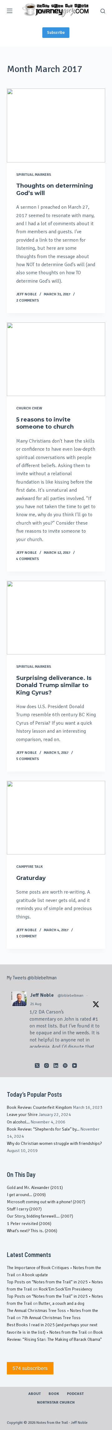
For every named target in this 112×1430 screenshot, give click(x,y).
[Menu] (9, 11)
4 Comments (27, 559)
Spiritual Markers (33, 174)
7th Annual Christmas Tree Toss (51, 1317)
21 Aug (35, 1004)
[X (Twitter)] (37, 1065)
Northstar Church (56, 1402)
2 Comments (27, 300)
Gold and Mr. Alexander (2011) (35, 1187)
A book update (35, 1274)
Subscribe (56, 32)
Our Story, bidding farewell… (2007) (40, 1216)
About (34, 1393)
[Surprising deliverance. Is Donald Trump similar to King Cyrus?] (56, 618)
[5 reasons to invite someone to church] (56, 359)
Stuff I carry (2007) (24, 1209)
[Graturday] (56, 818)
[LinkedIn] (56, 1065)
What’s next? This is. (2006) (32, 1230)
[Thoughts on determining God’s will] (56, 125)
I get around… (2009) (26, 1194)
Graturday (31, 878)
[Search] (102, 11)
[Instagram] (46, 1065)
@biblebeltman (70, 995)
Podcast (75, 1393)
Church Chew (29, 408)
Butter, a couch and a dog (61, 1303)
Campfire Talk (29, 866)
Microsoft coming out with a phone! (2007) (46, 1202)
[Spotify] (65, 1065)
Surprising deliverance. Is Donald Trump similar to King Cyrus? (53, 685)
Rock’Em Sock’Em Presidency (65, 1289)
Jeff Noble (42, 995)
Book (54, 1393)
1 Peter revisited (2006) (29, 1223)
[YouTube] (74, 1065)
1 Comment (26, 936)
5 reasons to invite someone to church (45, 423)
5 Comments (27, 759)
